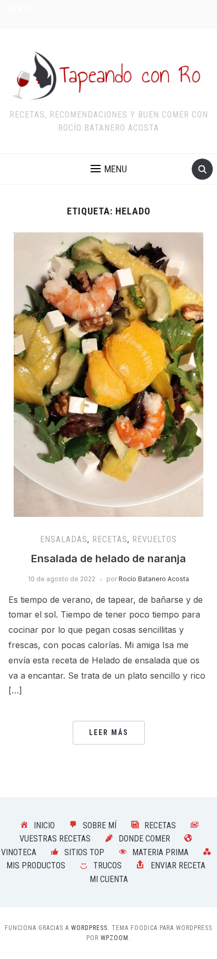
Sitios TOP (84, 852)
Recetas (109, 539)
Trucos (107, 865)
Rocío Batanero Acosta (154, 579)
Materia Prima (160, 852)
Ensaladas (63, 539)
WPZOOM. (116, 938)
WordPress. (90, 928)
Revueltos (154, 539)
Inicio (44, 825)
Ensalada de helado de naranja (108, 558)
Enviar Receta (178, 865)
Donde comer (144, 839)
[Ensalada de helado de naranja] (108, 373)
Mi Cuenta (109, 879)
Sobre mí (99, 825)
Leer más (109, 732)
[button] (109, 169)
